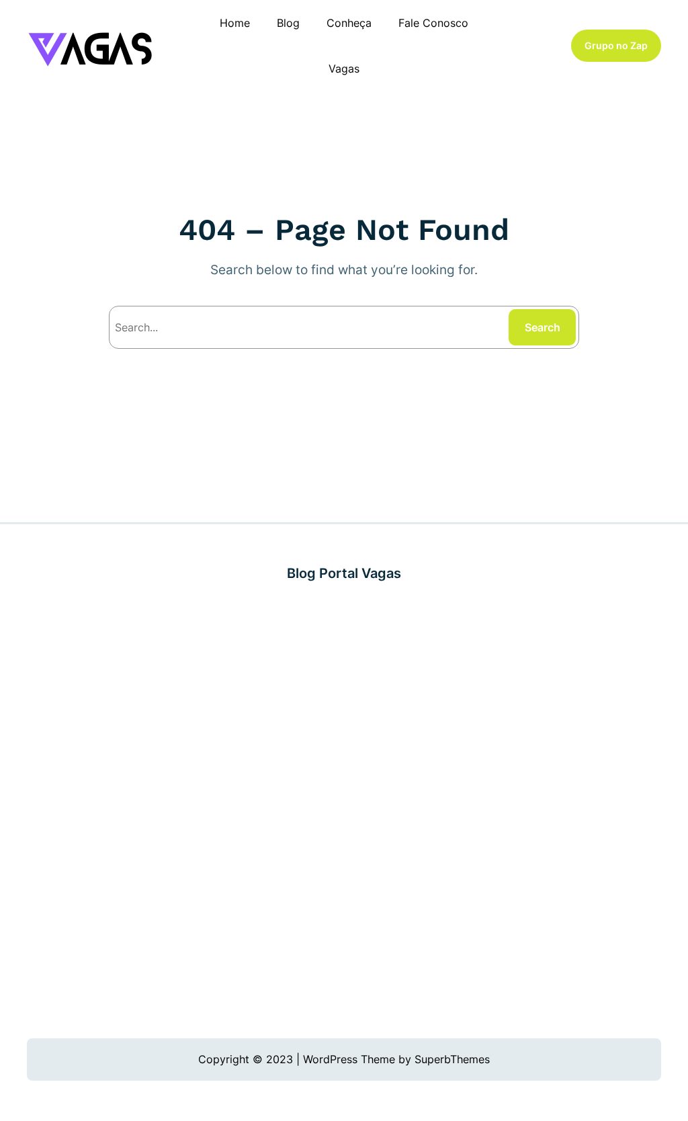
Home (235, 23)
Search (542, 327)
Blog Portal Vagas (344, 573)
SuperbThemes (452, 1059)
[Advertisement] (344, 810)
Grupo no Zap (616, 45)
